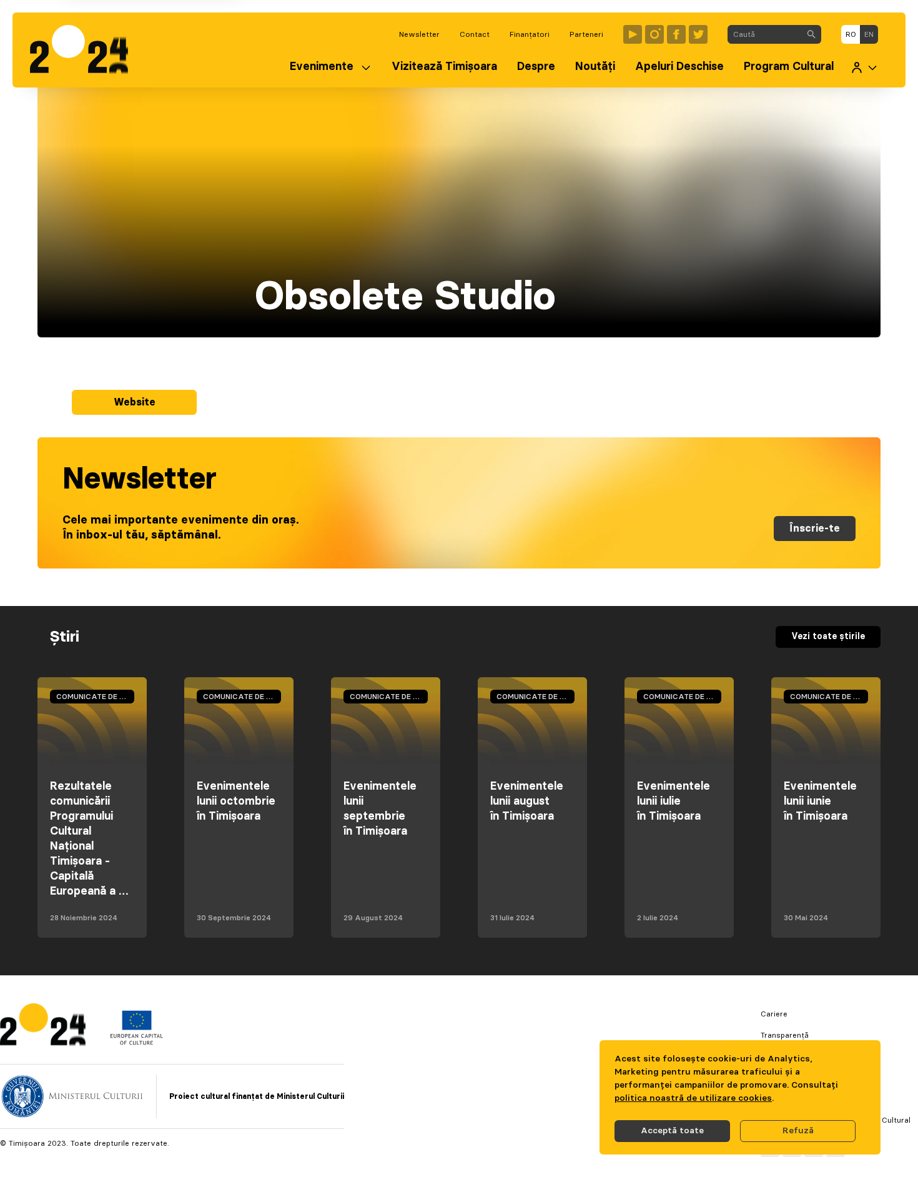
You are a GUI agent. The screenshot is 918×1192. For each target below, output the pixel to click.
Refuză (798, 1130)
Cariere (774, 1014)
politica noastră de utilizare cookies (693, 1098)
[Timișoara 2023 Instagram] (654, 34)
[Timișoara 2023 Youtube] (632, 34)
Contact (475, 34)
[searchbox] (765, 34)
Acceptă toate (672, 1130)
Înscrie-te (814, 529)
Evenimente (321, 66)
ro (851, 34)
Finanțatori (530, 34)
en (869, 34)
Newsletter (419, 34)
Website (134, 402)
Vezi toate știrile (828, 636)
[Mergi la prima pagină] (85, 49)
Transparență (785, 1035)
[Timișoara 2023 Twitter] (698, 34)
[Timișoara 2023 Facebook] (676, 34)
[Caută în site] (811, 34)
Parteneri (586, 34)
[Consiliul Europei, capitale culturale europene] (136, 1042)
